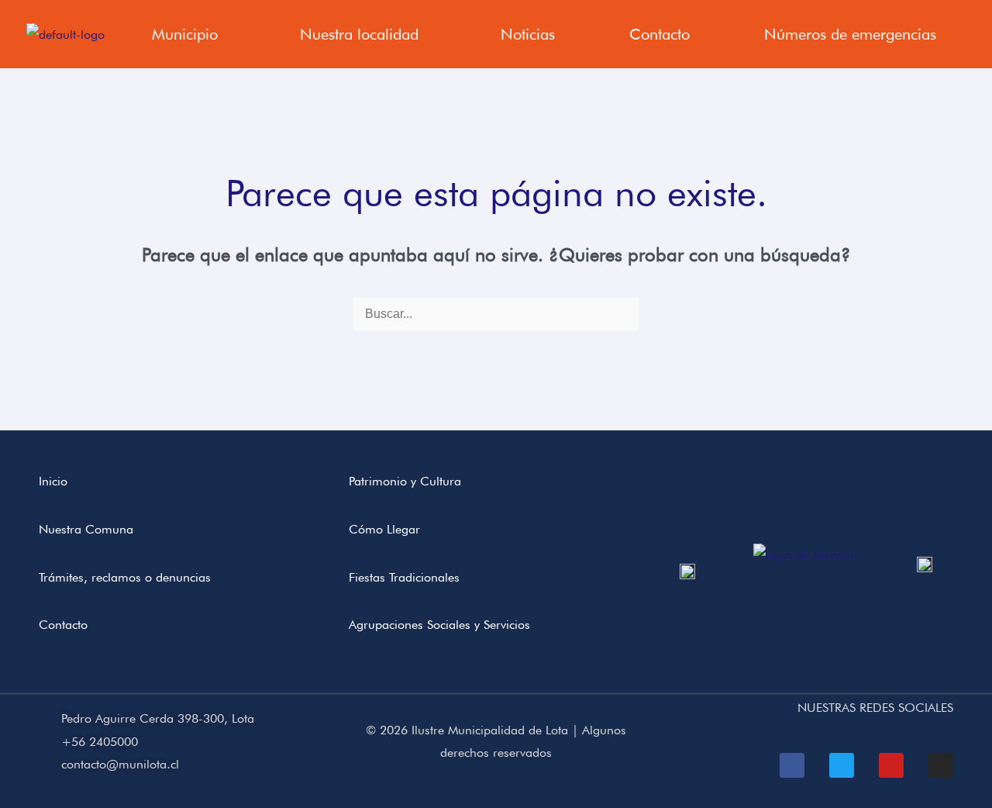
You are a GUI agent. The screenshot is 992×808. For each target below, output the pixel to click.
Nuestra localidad (359, 34)
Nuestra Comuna (86, 529)
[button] (189, 34)
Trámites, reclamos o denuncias (125, 577)
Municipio (185, 34)
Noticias (528, 34)
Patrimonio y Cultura (405, 481)
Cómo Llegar (384, 529)
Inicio (53, 481)
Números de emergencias (850, 34)
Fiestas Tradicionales (404, 577)
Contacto (659, 34)
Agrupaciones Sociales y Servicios (439, 624)
